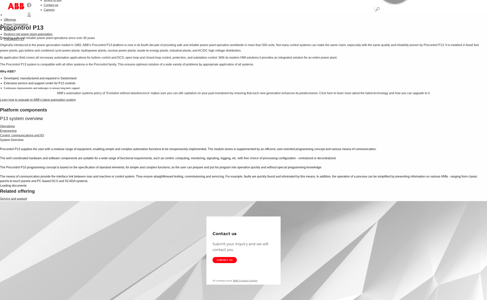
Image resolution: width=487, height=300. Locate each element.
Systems (9, 29)
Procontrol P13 (14, 39)
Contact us (51, 5)
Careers (49, 9)
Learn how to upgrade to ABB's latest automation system (38, 99)
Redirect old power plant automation (28, 34)
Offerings (10, 19)
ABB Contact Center (245, 280)
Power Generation (16, 24)
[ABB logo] (16, 6)
